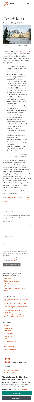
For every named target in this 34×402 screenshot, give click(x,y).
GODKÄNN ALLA (17, 393)
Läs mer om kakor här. (24, 389)
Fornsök (8, 283)
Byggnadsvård (8, 328)
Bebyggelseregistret (12, 281)
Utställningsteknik (9, 349)
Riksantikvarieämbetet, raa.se (15, 288)
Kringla (7, 286)
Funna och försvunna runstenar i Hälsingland (13, 311)
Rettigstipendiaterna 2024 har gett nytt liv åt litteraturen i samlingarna (16, 315)
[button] (28, 4)
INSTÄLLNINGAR (16, 398)
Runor (7, 291)
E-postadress (7, 236)
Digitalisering (7, 331)
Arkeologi (6, 325)
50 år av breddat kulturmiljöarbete (14, 303)
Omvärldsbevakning (9, 341)
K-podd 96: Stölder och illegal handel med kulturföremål (16, 307)
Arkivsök (8, 278)
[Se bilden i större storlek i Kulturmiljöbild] (17, 43)
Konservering (7, 336)
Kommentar (7, 221)
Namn (5, 229)
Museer (5, 339)
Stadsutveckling (8, 347)
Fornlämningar (8, 333)
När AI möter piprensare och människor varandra (16, 300)
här (15, 260)
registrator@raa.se (12, 370)
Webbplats (6, 244)
